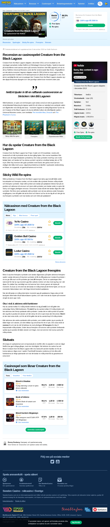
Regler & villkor (11, 244)
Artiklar (91, 4)
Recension (7, 42)
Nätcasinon (18, 4)
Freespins (39, 42)
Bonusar (32, 4)
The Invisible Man (39, 112)
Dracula (49, 112)
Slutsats (48, 42)
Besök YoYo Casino (83, 137)
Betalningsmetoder (65, 4)
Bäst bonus (23, 215)
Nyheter (81, 4)
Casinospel (46, 4)
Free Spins (80, 132)
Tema (8, 375)
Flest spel (34, 215)
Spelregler (16, 42)
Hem (4, 10)
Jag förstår (76, 522)
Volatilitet (16, 375)
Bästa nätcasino (60, 262)
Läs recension (23, 390)
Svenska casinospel (36, 430)
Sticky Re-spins (28, 42)
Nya (14, 215)
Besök (90, 25)
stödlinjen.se (102, 29)
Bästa (8, 215)
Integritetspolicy (8, 501)
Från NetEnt (27, 375)
